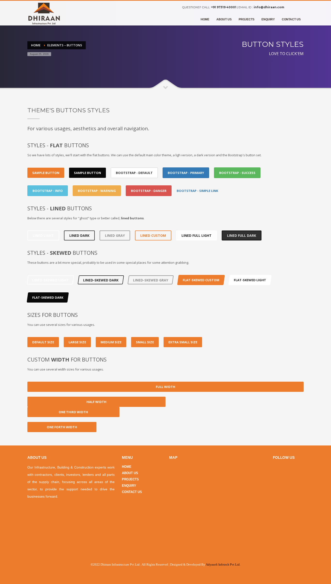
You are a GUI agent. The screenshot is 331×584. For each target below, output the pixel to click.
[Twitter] (300, 7)
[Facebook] (292, 7)
